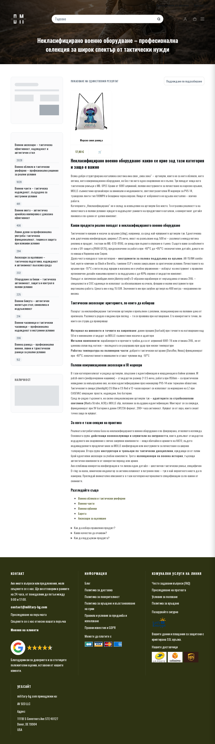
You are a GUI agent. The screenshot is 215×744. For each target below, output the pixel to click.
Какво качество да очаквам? (90, 532)
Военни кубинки (87, 508)
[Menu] (202, 19)
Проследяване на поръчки (172, 5)
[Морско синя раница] (91, 110)
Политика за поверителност (102, 596)
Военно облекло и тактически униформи (101, 498)
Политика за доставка (99, 590)
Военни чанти (86, 503)
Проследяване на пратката (169, 590)
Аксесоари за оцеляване (92, 518)
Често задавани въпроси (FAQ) (171, 583)
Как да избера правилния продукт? (94, 527)
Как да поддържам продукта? (91, 538)
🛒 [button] (100, 152)
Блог (87, 583)
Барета (82, 513)
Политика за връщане (165, 603)
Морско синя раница (91, 140)
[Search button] (158, 19)
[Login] (185, 19)
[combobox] (105, 18)
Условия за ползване (165, 596)
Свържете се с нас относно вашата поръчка (38, 621)
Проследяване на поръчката (29, 614)
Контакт (199, 5)
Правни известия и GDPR (100, 627)
